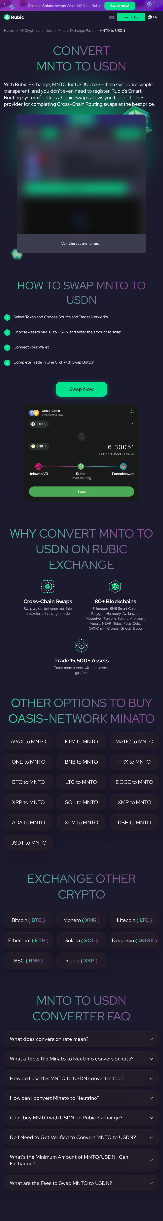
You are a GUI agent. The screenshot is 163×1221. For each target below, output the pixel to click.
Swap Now (81, 389)
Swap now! (119, 5)
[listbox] (81, 5)
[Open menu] (111, 17)
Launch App (131, 17)
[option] (81, 5)
